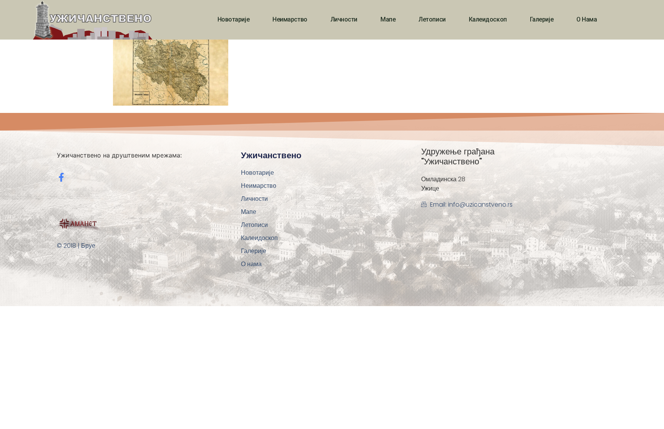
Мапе (387, 19)
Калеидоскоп (488, 19)
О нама (586, 19)
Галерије (541, 19)
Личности (343, 19)
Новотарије (233, 19)
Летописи (431, 19)
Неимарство (289, 19)
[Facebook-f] (61, 177)
